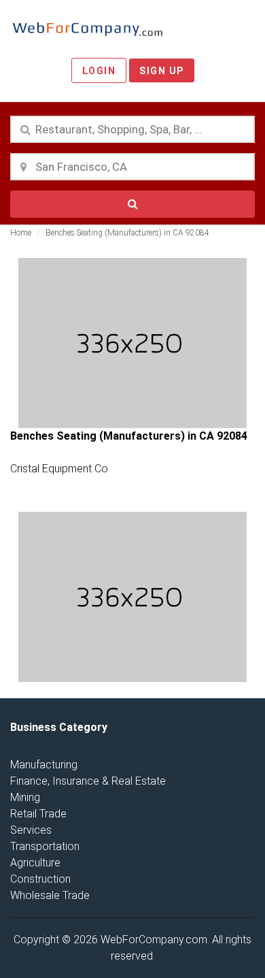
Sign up (161, 70)
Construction (40, 879)
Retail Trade (38, 813)
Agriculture (35, 862)
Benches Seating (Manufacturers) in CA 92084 (127, 233)
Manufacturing (43, 764)
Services (31, 830)
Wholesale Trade (50, 895)
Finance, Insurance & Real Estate (88, 781)
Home (20, 233)
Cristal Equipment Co (59, 468)
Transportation (45, 846)
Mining (25, 797)
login (99, 70)
